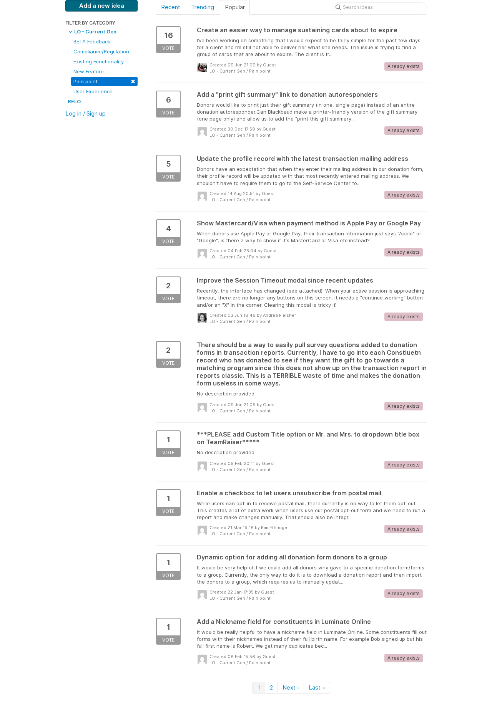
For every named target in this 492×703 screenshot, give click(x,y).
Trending (202, 7)
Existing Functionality (98, 61)
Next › (291, 687)
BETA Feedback (91, 41)
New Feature (88, 71)
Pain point (104, 81)
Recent (170, 7)
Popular (235, 7)
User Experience (93, 91)
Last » (317, 687)
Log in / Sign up (85, 113)
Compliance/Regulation (101, 51)
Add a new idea (101, 5)
